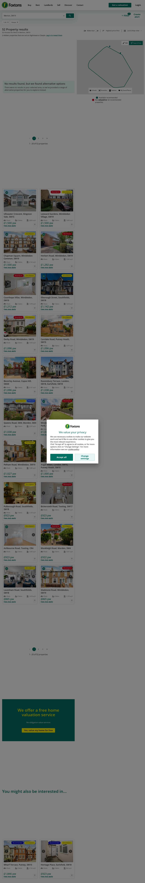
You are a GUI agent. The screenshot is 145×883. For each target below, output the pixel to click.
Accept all (62, 457)
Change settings (85, 457)
